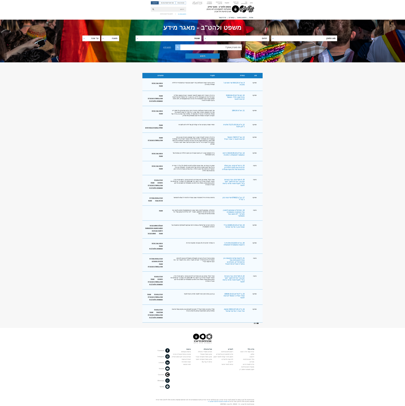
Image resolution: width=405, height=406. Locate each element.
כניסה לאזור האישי (227, 364)
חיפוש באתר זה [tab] (182, 14)
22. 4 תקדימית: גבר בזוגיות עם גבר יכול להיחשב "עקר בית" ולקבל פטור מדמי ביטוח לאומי (234, 279)
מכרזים (252, 362)
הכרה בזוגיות (158, 180)
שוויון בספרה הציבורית (155, 98)
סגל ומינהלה (208, 349)
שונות (161, 86)
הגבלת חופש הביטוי (156, 225)
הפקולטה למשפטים (209, 2)
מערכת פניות (180, 3)
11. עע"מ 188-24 (238, 110)
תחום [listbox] (264, 38)
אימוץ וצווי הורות (157, 83)
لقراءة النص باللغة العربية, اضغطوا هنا (197, 2)
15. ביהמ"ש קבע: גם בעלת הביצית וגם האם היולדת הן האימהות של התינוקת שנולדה (233, 167)
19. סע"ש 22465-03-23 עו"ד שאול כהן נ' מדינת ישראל (234, 226)
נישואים (160, 182)
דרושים (252, 357)
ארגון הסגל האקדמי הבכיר (204, 357)
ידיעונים (230, 362)
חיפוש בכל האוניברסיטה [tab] (166, 14)
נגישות (188, 349)
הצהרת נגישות (186, 359)
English (227, 3)
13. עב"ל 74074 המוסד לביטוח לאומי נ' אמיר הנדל (234, 138)
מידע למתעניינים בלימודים (224, 354)
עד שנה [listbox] (95, 38)
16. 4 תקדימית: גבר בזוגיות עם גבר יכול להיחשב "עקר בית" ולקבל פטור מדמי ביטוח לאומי (234, 182)
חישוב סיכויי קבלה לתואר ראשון (223, 357)
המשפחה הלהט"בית (156, 101)
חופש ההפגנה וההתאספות (154, 228)
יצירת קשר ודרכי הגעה (247, 352)
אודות (251, 17)
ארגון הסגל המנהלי (206, 354)
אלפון (251, 3)
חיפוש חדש (167, 47)
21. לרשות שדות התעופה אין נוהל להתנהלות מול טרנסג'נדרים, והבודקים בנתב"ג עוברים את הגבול (234, 261)
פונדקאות (159, 312)
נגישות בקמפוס (186, 352)
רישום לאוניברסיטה (227, 352)
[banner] (202, 10)
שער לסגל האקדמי (236, 2)
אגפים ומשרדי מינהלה (205, 352)
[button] (304, 38)
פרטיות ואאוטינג (157, 261)
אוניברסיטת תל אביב (219, 2)
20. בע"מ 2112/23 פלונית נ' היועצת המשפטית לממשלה (234, 244)
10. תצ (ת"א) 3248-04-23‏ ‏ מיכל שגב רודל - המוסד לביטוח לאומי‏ (235, 97)
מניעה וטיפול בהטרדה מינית (182, 354)
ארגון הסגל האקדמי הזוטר (204, 359)
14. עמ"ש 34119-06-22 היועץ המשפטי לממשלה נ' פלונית (234, 154)
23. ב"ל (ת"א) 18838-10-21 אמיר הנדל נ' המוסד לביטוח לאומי (234, 296)
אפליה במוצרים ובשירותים (154, 128)
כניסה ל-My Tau (207, 362)
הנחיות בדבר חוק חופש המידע (181, 357)
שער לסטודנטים (244, 2)
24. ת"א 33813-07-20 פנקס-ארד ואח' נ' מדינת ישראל (234, 310)
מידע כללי (251, 349)
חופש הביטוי (152, 233)
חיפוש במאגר (242, 17)
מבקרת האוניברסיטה (247, 367)
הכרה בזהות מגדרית (156, 198)
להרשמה (154, 3)
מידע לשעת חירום (248, 364)
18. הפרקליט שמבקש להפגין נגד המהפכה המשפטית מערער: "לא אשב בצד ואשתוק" (234, 213)
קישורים (231, 17)
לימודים (230, 349)
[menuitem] (251, 2)
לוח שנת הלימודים (227, 359)
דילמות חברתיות (157, 231)
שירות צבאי (159, 200)
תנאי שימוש (187, 364)
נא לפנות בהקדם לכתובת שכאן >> (218, 401)
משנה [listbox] (114, 38)
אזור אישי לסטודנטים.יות (167, 3)
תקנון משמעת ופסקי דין (246, 369)
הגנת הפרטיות (186, 362)
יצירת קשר (222, 17)
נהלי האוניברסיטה (248, 359)
